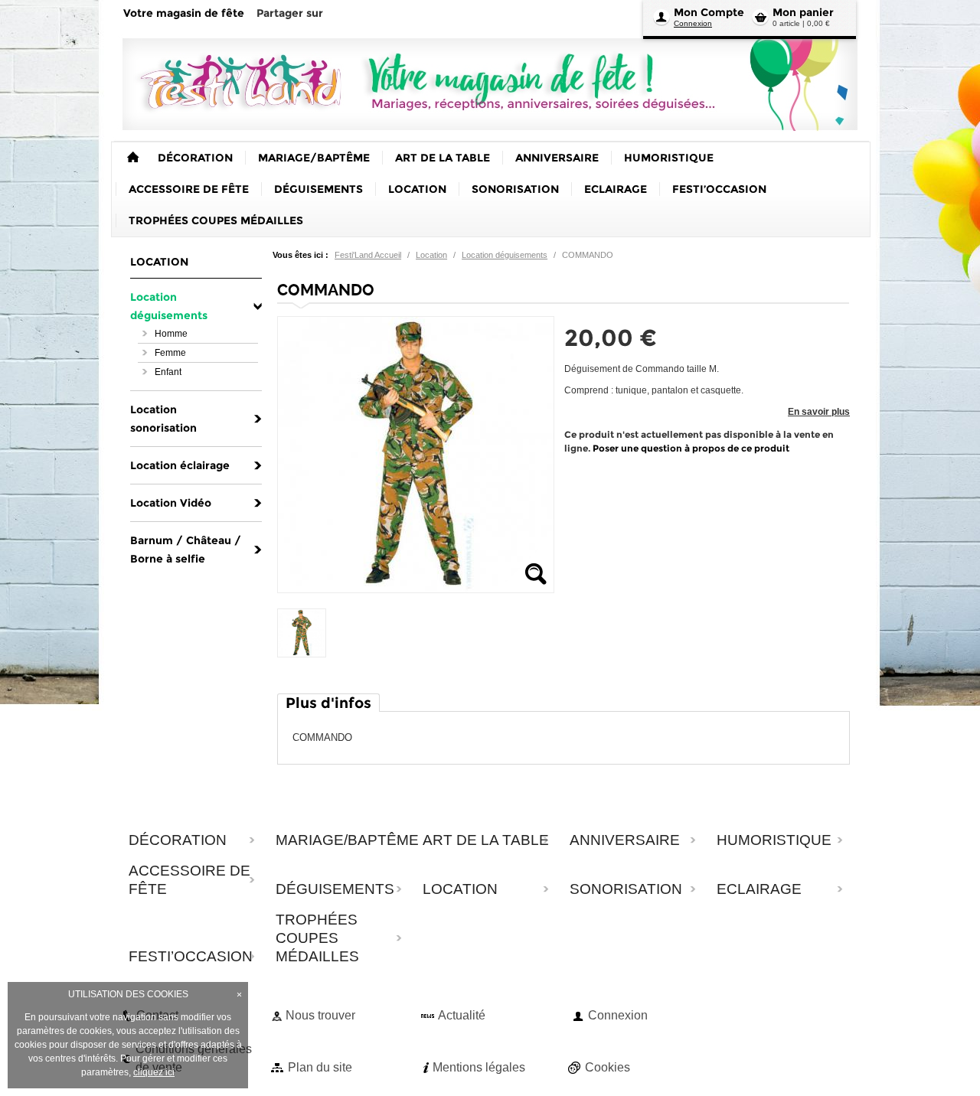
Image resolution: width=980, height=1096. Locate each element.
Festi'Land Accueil (368, 254)
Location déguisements (504, 254)
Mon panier (803, 12)
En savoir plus (819, 411)
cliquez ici (154, 1072)
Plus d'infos (328, 703)
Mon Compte (709, 12)
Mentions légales (479, 1067)
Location (431, 254)
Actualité (461, 1015)
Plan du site (320, 1067)
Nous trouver (320, 1015)
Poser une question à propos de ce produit (691, 448)
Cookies (607, 1067)
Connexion (693, 23)
